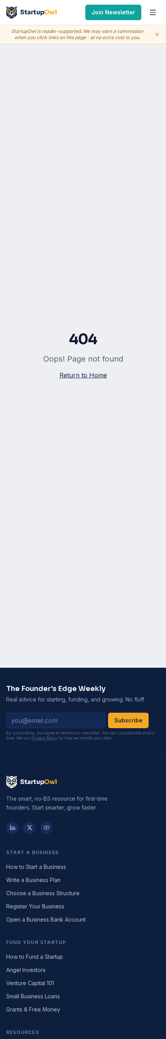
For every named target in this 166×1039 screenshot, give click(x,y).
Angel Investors (26, 970)
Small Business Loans (33, 996)
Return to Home (83, 375)
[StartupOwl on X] (29, 828)
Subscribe (128, 720)
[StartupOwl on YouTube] (46, 828)
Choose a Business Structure (43, 893)
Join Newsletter (113, 12)
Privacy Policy (44, 738)
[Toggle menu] (153, 12)
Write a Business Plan (33, 880)
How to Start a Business (36, 866)
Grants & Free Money (33, 1009)
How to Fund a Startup (34, 956)
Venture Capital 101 (30, 983)
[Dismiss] (157, 34)
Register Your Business (35, 906)
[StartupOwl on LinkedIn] (12, 828)
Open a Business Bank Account (46, 919)
